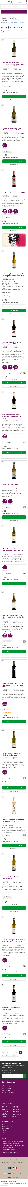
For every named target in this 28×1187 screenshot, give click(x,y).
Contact (4, 1130)
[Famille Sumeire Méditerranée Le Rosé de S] (14, 805)
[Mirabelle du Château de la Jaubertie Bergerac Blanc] (14, 535)
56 (15, 1055)
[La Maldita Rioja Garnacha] (14, 179)
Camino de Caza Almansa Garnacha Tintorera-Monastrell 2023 (13, 416)
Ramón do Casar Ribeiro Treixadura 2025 (10, 878)
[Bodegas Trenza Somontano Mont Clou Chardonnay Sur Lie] (14, 601)
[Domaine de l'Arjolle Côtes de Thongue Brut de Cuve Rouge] (14, 669)
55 (12, 1055)
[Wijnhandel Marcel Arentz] (10, 2)
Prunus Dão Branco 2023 (10, 484)
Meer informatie (14, 99)
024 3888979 (5, 1095)
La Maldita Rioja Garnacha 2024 (13, 193)
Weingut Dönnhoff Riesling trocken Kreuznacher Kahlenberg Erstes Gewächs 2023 (13, 64)
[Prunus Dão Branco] (14, 470)
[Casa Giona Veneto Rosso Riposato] (14, 993)
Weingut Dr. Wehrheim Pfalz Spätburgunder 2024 (12, 343)
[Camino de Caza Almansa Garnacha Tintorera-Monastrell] (14, 400)
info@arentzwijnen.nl (7, 1097)
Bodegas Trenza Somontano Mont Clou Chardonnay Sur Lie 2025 (13, 617)
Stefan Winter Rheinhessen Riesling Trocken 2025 (12, 754)
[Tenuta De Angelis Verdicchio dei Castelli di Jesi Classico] (14, 926)
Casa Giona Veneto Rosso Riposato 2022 (11, 1008)
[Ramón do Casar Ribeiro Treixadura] (14, 863)
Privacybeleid (5, 1128)
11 (24, 1052)
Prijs (12, 22)
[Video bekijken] (14, 240)
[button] (4, 145)
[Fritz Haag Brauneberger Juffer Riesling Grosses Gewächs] (14, 260)
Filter (14, 12)
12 (2, 1055)
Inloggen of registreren (8, 1159)
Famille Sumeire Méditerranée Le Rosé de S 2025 (13, 820)
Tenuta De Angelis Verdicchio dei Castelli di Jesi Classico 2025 (14, 940)
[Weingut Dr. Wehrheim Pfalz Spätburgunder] (14, 328)
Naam (16, 22)
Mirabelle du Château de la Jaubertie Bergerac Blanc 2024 (12, 550)
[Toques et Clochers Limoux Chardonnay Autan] (14, 114)
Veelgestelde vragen (7, 1126)
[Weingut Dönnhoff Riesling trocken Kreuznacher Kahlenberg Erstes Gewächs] (14, 48)
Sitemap (13, 1162)
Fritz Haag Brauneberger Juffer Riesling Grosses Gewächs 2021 (13, 275)
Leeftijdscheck (20, 1162)
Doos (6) (20, 96)
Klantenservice (6, 1125)
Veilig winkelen (5, 1162)
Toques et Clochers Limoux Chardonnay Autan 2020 (11, 129)
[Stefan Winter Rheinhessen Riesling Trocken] (14, 739)
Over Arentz (5, 1132)
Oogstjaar (21, 22)
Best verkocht (5, 22)
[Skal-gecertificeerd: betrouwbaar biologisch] (14, 1177)
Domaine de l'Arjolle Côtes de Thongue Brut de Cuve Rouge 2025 (12, 685)
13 (6, 1055)
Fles (8, 96)
